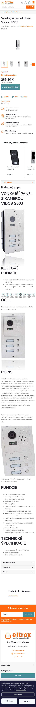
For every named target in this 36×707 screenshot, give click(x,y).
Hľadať (30, 7)
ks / (18, 676)
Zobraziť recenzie (13, 596)
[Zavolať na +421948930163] (22, 2)
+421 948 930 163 (19, 654)
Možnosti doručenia (10, 75)
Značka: (5, 101)
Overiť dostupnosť (10, 87)
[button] (3, 163)
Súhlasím (26, 701)
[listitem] (14, 162)
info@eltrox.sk (19, 650)
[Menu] (33, 2)
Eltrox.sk (19, 657)
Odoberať (28, 614)
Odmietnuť (9, 701)
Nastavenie (18, 694)
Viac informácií (21, 690)
